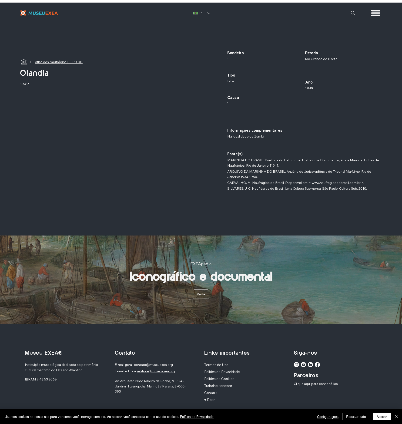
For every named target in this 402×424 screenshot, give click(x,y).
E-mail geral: (124, 365)
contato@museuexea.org (153, 365)
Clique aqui (302, 384)
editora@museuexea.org (156, 371)
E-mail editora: (126, 371)
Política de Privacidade (197, 416)
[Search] (353, 13)
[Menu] (376, 13)
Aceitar (382, 416)
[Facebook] (317, 364)
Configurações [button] (327, 416)
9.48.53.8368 (47, 379)
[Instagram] (296, 364)
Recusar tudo (356, 416)
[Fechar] (396, 416)
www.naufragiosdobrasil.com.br (336, 182)
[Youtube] (303, 364)
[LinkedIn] (310, 364)
